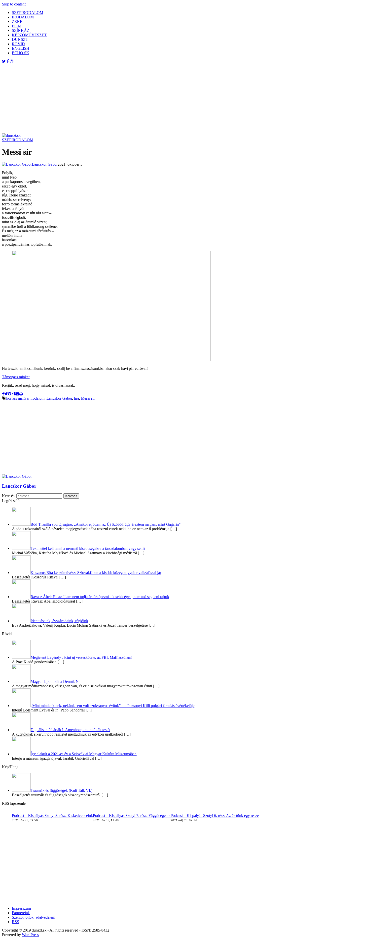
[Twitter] (6, 394)
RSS (15, 922)
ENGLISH (20, 48)
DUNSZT (20, 39)
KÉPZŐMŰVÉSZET (29, 35)
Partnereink (21, 913)
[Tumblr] (14, 394)
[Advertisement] (151, 98)
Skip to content (14, 4)
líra (76, 398)
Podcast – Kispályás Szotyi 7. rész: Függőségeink (132, 815)
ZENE (17, 21)
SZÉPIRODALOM (27, 12)
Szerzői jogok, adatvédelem (33, 917)
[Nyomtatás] (21, 394)
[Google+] (10, 394)
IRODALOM (23, 17)
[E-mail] (17, 394)
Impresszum (21, 908)
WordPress (30, 935)
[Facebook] (3, 394)
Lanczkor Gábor (59, 398)
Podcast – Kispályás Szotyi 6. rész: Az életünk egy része (215, 815)
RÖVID (18, 44)
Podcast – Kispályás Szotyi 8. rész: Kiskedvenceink (52, 815)
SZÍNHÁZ (20, 30)
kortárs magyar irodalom (25, 398)
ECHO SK (20, 53)
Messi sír (88, 398)
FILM (16, 26)
